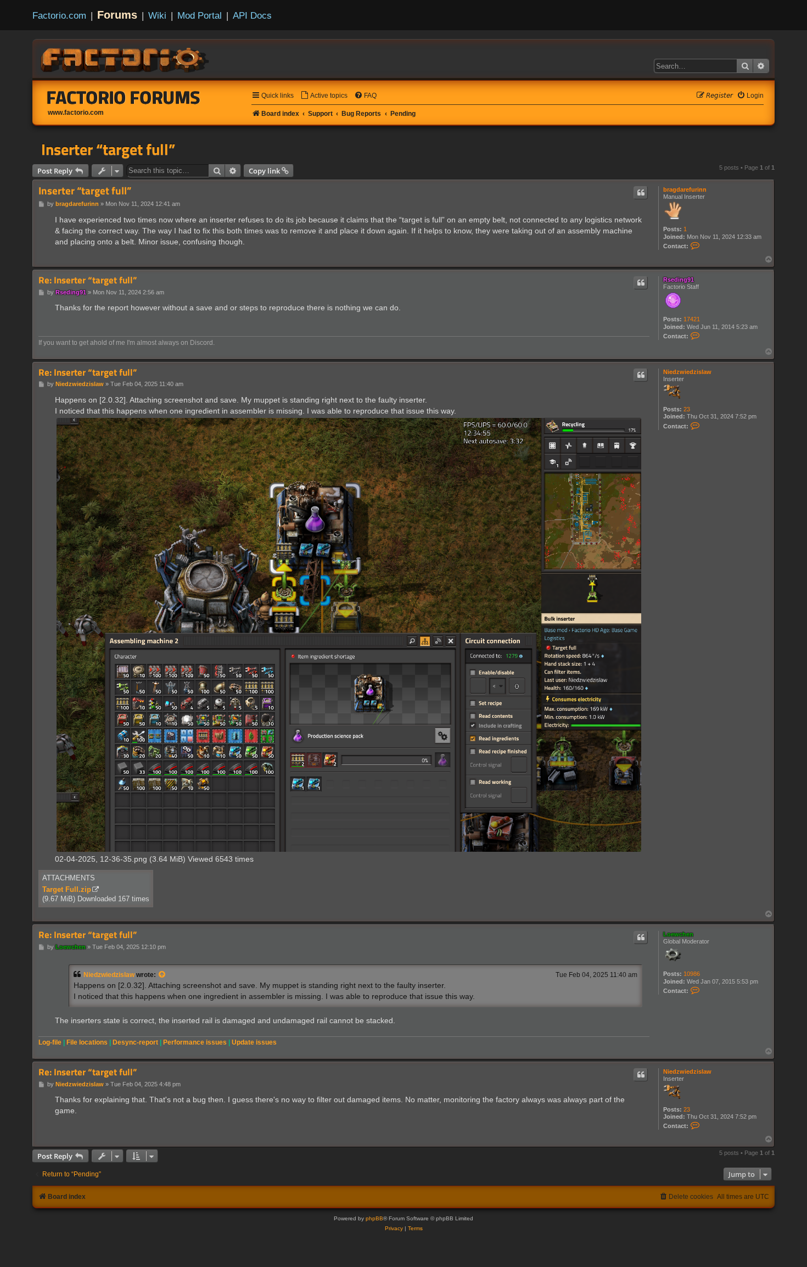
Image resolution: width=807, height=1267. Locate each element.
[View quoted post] (162, 974)
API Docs (252, 15)
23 (686, 409)
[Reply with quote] (641, 192)
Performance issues (195, 1042)
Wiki (157, 15)
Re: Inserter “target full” (87, 280)
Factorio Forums (123, 97)
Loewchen (678, 934)
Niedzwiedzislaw (687, 372)
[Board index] (125, 58)
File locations (87, 1042)
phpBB (374, 1218)
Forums (117, 15)
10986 (691, 973)
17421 (691, 319)
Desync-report (135, 1042)
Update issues (254, 1042)
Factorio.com (59, 15)
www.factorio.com (76, 112)
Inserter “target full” (108, 149)
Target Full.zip (66, 889)
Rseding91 (678, 279)
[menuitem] (324, 95)
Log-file (49, 1042)
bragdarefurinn (685, 189)
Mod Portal (199, 15)
